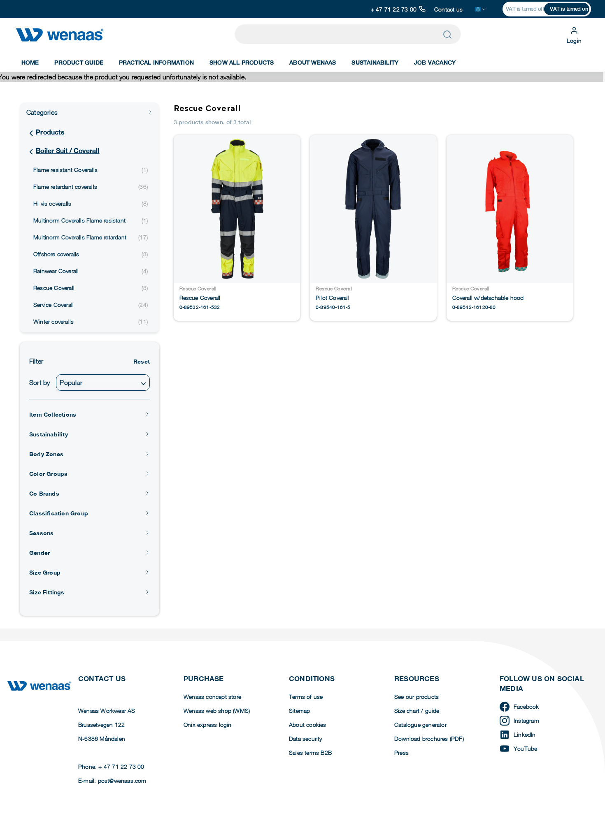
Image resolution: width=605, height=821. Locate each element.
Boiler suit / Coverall (67, 151)
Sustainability (374, 62)
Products (50, 132)
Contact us (448, 9)
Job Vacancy (435, 62)
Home (30, 62)
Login (574, 40)
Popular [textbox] (71, 382)
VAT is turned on (569, 9)
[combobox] (103, 382)
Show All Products (241, 62)
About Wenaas (312, 62)
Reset (141, 361)
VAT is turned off (525, 9)
